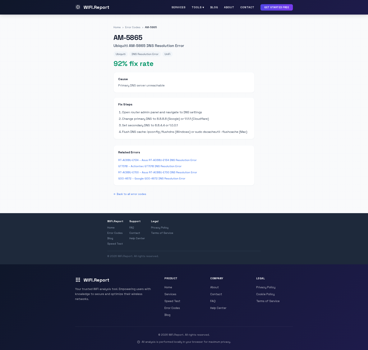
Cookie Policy (265, 294)
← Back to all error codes (129, 194)
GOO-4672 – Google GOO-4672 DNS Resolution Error (151, 178)
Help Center (137, 238)
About (229, 7)
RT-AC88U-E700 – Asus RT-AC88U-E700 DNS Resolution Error (157, 172)
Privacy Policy (159, 227)
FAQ (131, 227)
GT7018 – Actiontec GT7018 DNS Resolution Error (150, 166)
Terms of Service (162, 233)
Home (111, 227)
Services (179, 7)
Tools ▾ (198, 7)
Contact (247, 7)
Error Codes (115, 233)
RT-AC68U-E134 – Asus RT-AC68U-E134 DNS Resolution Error (157, 160)
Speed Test (115, 243)
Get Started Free (276, 7)
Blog (214, 7)
